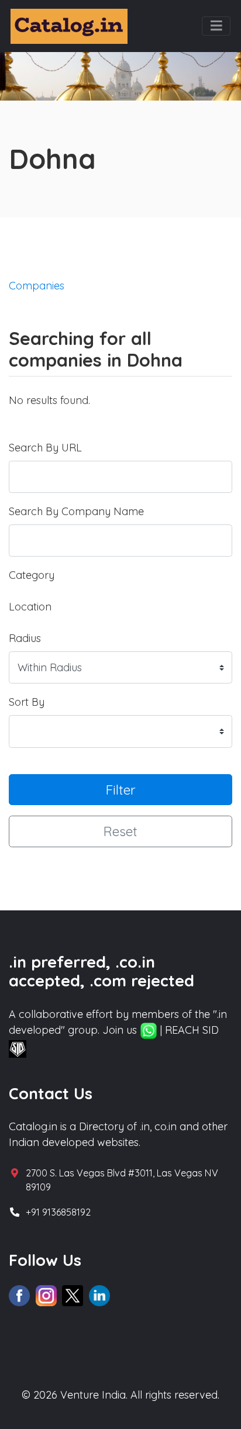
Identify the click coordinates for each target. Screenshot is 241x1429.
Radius (25, 638)
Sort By (26, 702)
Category (31, 575)
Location (30, 606)
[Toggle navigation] (216, 26)
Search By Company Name (76, 511)
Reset (120, 831)
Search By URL (45, 447)
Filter (121, 789)
